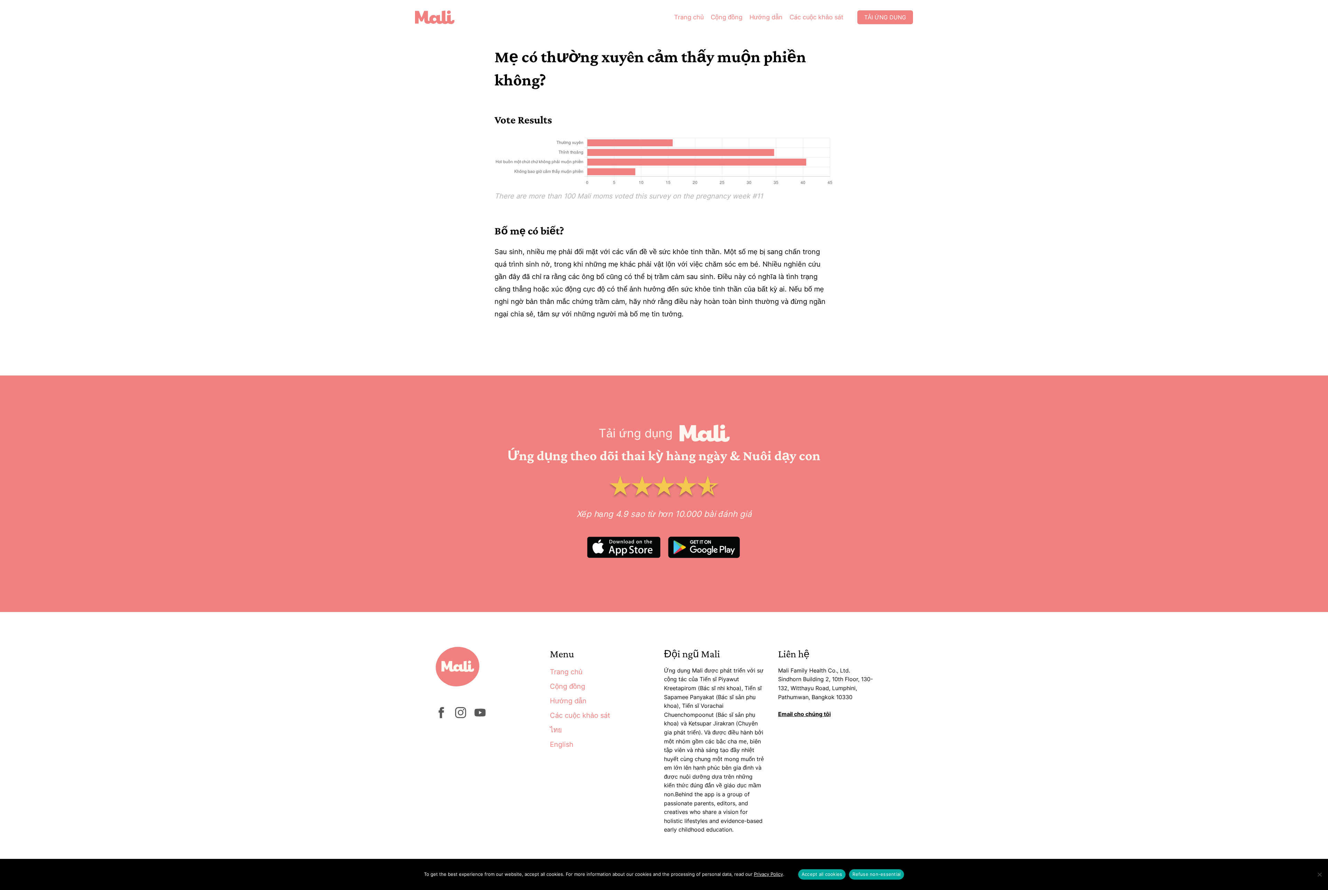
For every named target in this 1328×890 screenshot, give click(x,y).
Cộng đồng (727, 17)
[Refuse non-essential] (1319, 874)
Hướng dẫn (766, 17)
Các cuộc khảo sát (816, 17)
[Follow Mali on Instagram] (460, 716)
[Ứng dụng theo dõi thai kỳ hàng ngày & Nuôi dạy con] (440, 17)
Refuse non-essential (876, 874)
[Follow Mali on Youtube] (480, 716)
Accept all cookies (822, 874)
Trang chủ (689, 17)
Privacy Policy (768, 874)
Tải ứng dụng (885, 17)
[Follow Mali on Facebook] (441, 716)
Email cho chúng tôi (804, 714)
